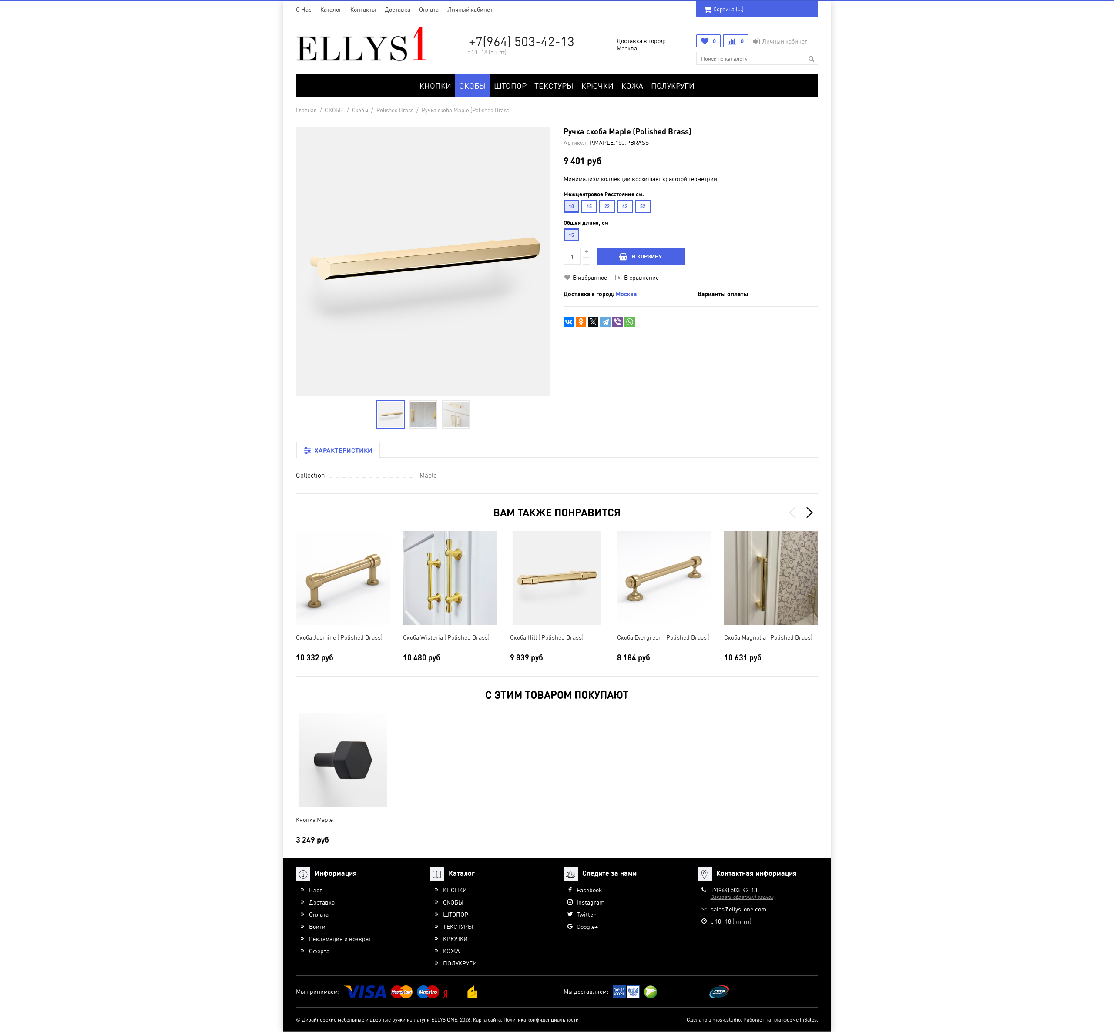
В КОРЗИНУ (647, 256)
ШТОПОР (510, 85)
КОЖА (632, 85)
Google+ (587, 926)
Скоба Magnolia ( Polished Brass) (768, 637)
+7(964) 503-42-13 (521, 41)
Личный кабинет (470, 9)
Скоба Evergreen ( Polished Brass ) (663, 637)
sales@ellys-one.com (738, 909)
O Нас (304, 9)
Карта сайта (487, 1019)
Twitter (586, 914)
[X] (593, 322)
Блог (315, 890)
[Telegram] (605, 322)
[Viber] (617, 322)
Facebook (589, 890)
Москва (627, 48)
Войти (317, 926)
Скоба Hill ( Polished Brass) (547, 637)
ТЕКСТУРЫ (554, 85)
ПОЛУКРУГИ (673, 85)
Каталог (331, 9)
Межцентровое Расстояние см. (604, 194)
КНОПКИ (435, 85)
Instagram (590, 902)
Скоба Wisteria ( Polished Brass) (446, 637)
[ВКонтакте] (569, 322)
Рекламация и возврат (340, 938)
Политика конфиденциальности (541, 1019)
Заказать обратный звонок (742, 897)
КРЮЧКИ (597, 85)
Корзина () (728, 9)
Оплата (429, 9)
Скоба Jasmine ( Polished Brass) (339, 637)
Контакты (363, 9)
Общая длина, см (586, 222)
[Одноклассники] (581, 322)
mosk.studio (726, 1019)
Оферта (319, 951)
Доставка (397, 9)
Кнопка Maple (314, 819)
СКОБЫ (472, 85)
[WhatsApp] (629, 322)
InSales (808, 1019)
